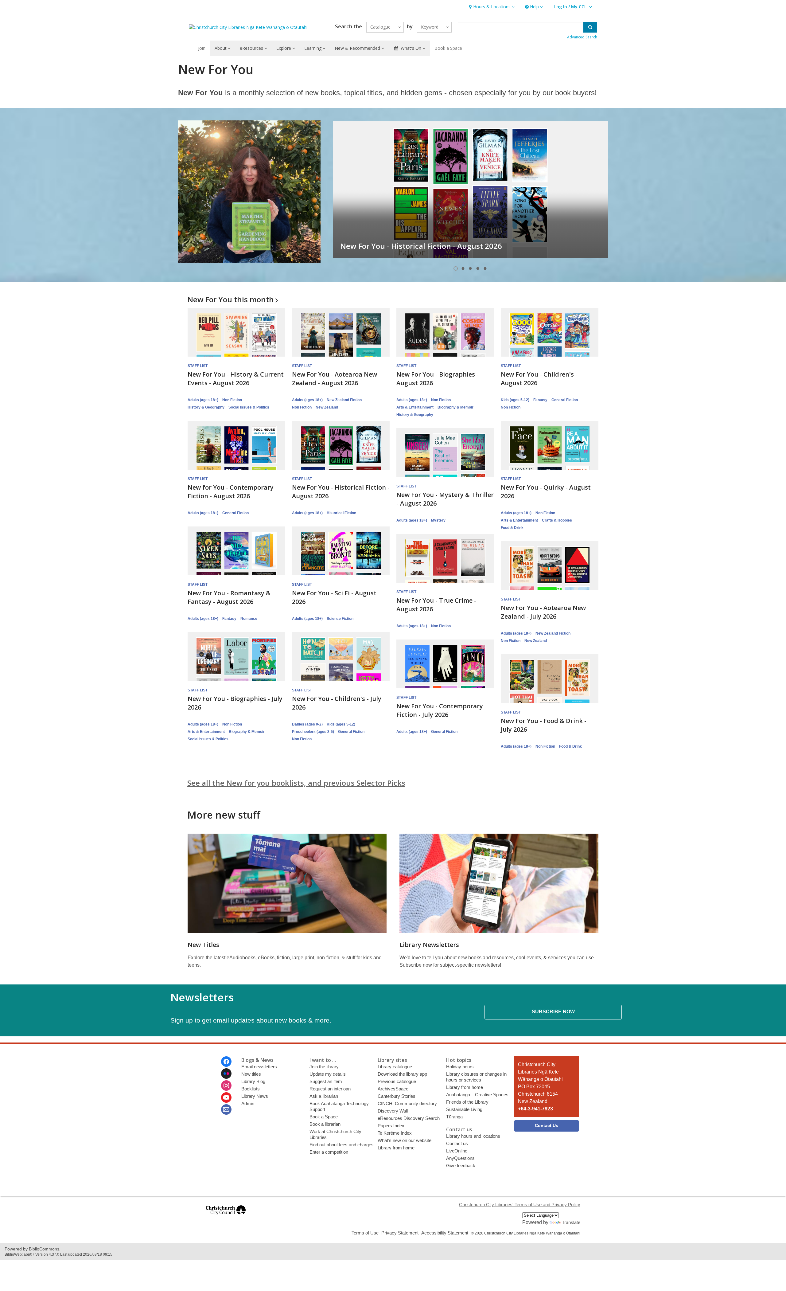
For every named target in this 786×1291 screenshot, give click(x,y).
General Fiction (564, 400)
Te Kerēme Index (395, 1133)
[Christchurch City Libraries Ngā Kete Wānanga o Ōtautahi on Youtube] (226, 1097)
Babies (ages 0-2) (307, 724)
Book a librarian (324, 1124)
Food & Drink (512, 528)
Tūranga (454, 1116)
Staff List (198, 366)
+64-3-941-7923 (535, 1108)
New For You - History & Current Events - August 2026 (236, 378)
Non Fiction (232, 400)
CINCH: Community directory (407, 1103)
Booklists (250, 1088)
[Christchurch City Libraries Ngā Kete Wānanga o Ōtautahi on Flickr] (226, 1073)
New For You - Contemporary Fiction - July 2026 (439, 710)
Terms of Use (365, 1232)
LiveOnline (456, 1150)
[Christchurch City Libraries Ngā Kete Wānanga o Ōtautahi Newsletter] (226, 1109)
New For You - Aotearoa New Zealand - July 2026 (543, 612)
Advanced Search (582, 37)
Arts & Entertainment (415, 407)
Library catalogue (395, 1066)
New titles (251, 1074)
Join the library (324, 1066)
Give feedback (460, 1165)
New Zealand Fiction (344, 400)
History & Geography (206, 407)
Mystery (438, 520)
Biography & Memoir (455, 407)
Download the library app (402, 1074)
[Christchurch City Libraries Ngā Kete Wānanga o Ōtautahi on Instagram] (226, 1085)
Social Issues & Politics (248, 407)
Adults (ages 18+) (203, 400)
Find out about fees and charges (341, 1144)
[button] (491, 7)
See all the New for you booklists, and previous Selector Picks (296, 783)
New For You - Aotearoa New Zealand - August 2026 (334, 378)
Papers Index (391, 1125)
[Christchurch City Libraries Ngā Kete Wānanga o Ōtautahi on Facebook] (226, 1061)
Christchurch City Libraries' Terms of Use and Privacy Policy (519, 1204)
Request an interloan (330, 1088)
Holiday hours (460, 1066)
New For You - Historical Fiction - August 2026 (421, 246)
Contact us (457, 1143)
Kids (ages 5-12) (515, 400)
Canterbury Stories (396, 1096)
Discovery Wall (393, 1110)
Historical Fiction (341, 513)
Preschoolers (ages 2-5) (313, 732)
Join (201, 48)
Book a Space (448, 48)
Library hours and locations (473, 1136)
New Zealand (327, 407)
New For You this (230, 299)
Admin (247, 1103)
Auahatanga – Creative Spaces (477, 1094)
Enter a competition (328, 1152)
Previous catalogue (397, 1081)
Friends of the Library (467, 1102)
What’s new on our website (404, 1140)
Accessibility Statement (444, 1232)
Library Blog (253, 1081)
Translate (571, 1222)
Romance (248, 618)
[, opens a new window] (226, 1217)
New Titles (203, 945)
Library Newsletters (429, 945)
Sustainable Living (464, 1109)
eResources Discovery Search (409, 1118)
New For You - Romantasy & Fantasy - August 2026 (229, 597)
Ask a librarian (323, 1096)
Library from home (396, 1147)
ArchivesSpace (393, 1088)
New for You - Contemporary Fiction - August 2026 (231, 491)
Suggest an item (325, 1081)
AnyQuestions (460, 1158)
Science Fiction (340, 618)
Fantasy (540, 400)
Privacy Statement (399, 1232)
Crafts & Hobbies (557, 520)
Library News (254, 1096)
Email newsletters (259, 1066)
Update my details (327, 1074)
